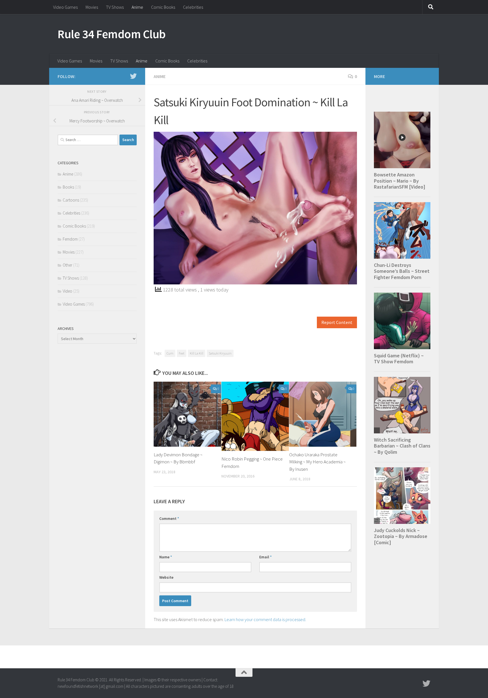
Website (166, 577)
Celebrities (193, 7)
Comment (169, 518)
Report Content (336, 322)
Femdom (70, 239)
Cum (170, 353)
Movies (92, 7)
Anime (137, 7)
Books (68, 187)
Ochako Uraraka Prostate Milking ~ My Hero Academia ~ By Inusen (317, 461)
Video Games (65, 7)
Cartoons (71, 200)
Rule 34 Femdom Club (112, 34)
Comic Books (163, 7)
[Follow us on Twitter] (133, 76)
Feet (181, 353)
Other (67, 265)
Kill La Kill (196, 353)
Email (265, 556)
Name (165, 556)
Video (67, 291)
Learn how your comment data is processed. (265, 619)
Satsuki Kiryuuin (220, 353)
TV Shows (115, 7)
